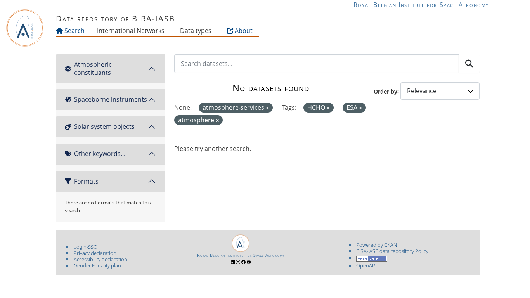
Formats (86, 181)
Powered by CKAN (376, 244)
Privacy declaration (95, 252)
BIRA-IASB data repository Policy (392, 251)
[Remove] (267, 108)
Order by (385, 91)
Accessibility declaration (100, 259)
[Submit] (469, 63)
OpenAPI (366, 265)
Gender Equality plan (97, 265)
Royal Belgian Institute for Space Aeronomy (421, 4)
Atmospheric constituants (93, 68)
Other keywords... (99, 153)
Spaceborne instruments (110, 99)
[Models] (166, 30)
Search (74, 30)
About (243, 30)
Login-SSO (85, 246)
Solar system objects (104, 126)
